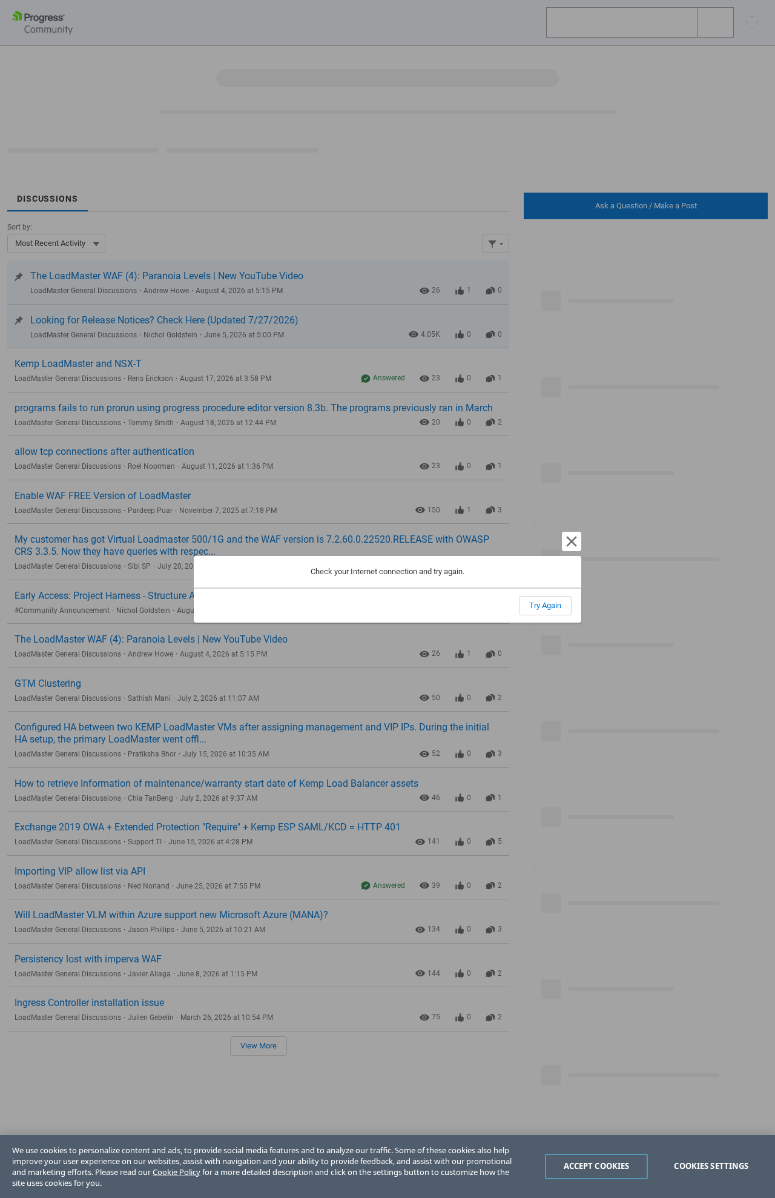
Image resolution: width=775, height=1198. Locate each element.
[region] (387, 1166)
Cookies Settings (711, 1165)
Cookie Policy (176, 1172)
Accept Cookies (597, 1165)
